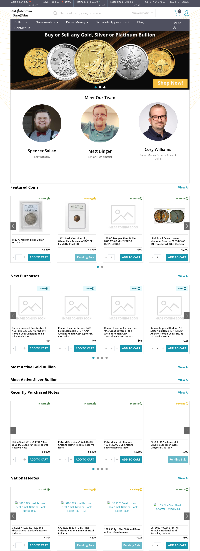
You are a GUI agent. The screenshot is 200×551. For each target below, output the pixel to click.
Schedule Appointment (112, 22)
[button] (95, 87)
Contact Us (22, 28)
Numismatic (141, 13)
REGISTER (175, 1)
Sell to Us (176, 25)
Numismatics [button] (45, 22)
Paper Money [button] (75, 22)
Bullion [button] (19, 22)
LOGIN (185, 1)
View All (184, 187)
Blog (140, 22)
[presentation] (13, 226)
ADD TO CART (39, 257)
